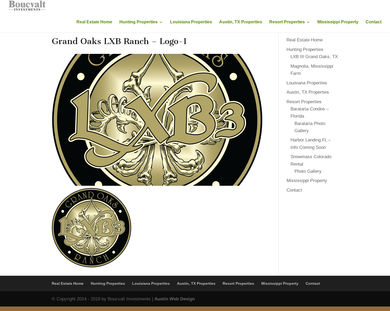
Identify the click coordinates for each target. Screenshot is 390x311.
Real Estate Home (94, 22)
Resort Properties (287, 22)
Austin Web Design (174, 298)
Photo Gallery (308, 171)
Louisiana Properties (191, 22)
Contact (374, 22)
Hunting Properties (138, 22)
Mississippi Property (337, 22)
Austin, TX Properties (240, 22)
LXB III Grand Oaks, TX (314, 56)
